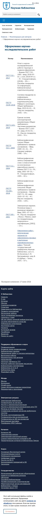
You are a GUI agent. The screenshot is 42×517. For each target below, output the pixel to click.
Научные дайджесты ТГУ (10, 361)
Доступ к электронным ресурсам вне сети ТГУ (19, 407)
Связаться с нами (7, 32)
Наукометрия (6, 359)
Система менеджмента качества (13, 321)
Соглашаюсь (10, 511)
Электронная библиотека (11, 400)
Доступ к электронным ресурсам (14, 405)
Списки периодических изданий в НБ (16, 438)
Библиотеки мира (8, 370)
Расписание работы (9, 313)
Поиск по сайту (7, 336)
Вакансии (5, 334)
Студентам (18, 25)
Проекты (4, 328)
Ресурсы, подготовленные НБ (12, 415)
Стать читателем (7, 25)
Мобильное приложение (11, 456)
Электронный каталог (9, 434)
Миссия (4, 303)
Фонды (4, 381)
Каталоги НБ (6, 432)
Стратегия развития (8, 305)
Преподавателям (7, 29)
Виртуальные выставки (10, 421)
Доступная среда (7, 326)
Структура (5, 307)
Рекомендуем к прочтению (11, 389)
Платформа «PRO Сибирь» (11, 423)
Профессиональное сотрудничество (15, 481)
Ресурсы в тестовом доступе (12, 409)
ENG (37, 3)
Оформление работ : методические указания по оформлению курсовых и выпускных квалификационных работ (26, 238)
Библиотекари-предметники (12, 366)
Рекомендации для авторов (20, 37)
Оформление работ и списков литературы (17, 353)
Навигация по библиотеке (11, 309)
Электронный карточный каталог (14, 436)
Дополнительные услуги (10, 454)
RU (33, 3)
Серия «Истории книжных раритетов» (16, 387)
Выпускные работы (8, 355)
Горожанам (30, 29)
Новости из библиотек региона (13, 475)
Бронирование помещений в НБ (14, 462)
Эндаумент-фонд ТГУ (9, 488)
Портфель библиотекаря (10, 479)
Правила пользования (10, 311)
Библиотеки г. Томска (9, 486)
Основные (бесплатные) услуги (13, 452)
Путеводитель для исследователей (14, 417)
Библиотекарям (20, 29)
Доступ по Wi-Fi (7, 460)
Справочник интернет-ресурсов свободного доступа (18, 412)
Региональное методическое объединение (18, 473)
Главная (4, 37)
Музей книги (6, 385)
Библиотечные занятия (10, 351)
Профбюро (5, 332)
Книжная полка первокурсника (13, 349)
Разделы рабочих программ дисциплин (16, 363)
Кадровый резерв (8, 330)
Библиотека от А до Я (9, 368)
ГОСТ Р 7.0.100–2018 (9, 190)
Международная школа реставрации (15, 484)
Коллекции (5, 383)
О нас (3, 299)
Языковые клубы (7, 372)
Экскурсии (5, 464)
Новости (4, 297)
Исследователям (29, 25)
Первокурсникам (8, 347)
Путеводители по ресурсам (11, 402)
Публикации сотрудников (11, 324)
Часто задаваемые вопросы (12, 315)
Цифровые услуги (8, 458)
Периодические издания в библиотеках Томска (20, 440)
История (4, 301)
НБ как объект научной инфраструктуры (17, 319)
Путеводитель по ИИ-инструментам (15, 419)
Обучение (5, 477)
